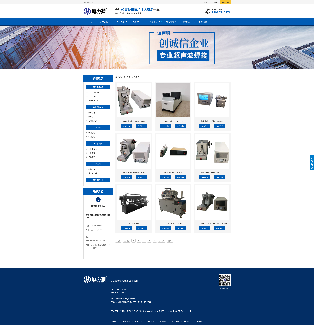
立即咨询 (126, 126)
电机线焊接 (92, 120)
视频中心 (153, 21)
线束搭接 (91, 112)
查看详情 (141, 126)
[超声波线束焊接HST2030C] (173, 100)
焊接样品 (137, 21)
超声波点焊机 (98, 87)
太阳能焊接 (92, 149)
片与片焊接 (92, 96)
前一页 (126, 241)
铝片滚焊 (91, 157)
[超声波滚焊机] (134, 202)
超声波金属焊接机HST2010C (212, 172)
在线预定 (186, 21)
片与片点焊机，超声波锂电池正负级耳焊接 (212, 223)
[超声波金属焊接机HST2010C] (212, 151)
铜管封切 (91, 133)
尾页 (169, 241)
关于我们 (104, 21)
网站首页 (114, 321)
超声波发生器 (98, 180)
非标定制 (98, 164)
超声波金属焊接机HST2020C (134, 172)
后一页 (161, 241)
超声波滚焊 (98, 143)
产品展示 (120, 21)
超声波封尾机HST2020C (173, 172)
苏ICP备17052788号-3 (167, 311)
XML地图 (225, 2)
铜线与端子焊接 (94, 100)
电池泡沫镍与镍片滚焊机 (173, 223)
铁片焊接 (91, 169)
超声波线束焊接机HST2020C (212, 121)
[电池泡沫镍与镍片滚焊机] (173, 202)
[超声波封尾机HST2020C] (173, 151)
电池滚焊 (91, 153)
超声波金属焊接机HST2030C (134, 121)
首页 (90, 21)
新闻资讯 (170, 21)
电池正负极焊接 (94, 92)
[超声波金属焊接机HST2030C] (134, 100)
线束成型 (91, 116)
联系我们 (216, 2)
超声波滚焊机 (134, 223)
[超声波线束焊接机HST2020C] (212, 100)
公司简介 (206, 2)
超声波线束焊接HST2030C (173, 121)
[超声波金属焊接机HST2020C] (134, 151)
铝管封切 (91, 137)
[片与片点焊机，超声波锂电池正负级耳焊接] (212, 202)
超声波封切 (98, 127)
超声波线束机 (98, 107)
